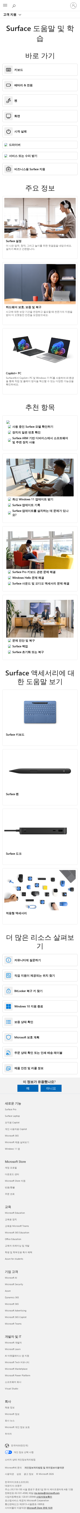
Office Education (13, 1239)
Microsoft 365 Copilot (15, 1317)
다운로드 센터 (12, 1174)
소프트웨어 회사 (13, 1381)
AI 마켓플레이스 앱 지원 (17, 1355)
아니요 (51, 1088)
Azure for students (14, 1258)
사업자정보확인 (44, 1496)
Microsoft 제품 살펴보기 (17, 1142)
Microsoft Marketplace (16, 1368)
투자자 (8, 1433)
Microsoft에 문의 (13, 1467)
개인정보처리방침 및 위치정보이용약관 (44, 1467)
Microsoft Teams (13, 1323)
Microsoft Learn (13, 1349)
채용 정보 (10, 1407)
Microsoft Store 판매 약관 (40, 1507)
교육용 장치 (11, 1219)
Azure (8, 1290)
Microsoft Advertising (15, 1310)
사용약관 (9, 1473)
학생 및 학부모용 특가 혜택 (18, 1252)
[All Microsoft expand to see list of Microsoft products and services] (5, 5)
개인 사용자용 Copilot (16, 1129)
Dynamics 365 (12, 1297)
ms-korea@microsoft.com (46, 1493)
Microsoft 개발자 (13, 1342)
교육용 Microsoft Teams (17, 1225)
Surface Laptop (12, 1115)
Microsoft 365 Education (17, 1232)
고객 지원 (10, 14)
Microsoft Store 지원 (15, 1180)
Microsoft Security (14, 1284)
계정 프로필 (11, 1167)
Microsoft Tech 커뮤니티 (17, 1362)
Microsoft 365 (12, 1135)
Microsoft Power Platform (17, 1375)
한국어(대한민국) (19, 1445)
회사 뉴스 (10, 1420)
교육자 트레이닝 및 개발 (17, 1245)
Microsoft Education (15, 1212)
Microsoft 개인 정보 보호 (17, 1427)
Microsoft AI (11, 1277)
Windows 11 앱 (12, 1148)
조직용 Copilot (12, 1122)
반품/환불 (10, 1187)
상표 (19, 1473)
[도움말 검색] (14, 5)
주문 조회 (10, 1193)
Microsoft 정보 (12, 1413)
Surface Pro (10, 1109)
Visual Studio (11, 1388)
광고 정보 (28, 1473)
